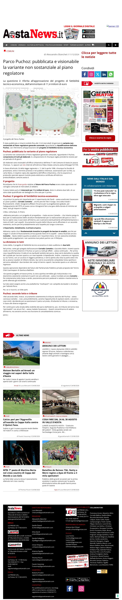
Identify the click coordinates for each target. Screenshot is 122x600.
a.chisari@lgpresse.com (78, 529)
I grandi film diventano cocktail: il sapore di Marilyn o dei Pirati (104, 221)
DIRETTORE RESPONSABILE (41, 508)
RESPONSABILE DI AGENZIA (75, 524)
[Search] (109, 45)
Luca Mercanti (25, 386)
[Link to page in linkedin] (104, 74)
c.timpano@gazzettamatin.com (43, 547)
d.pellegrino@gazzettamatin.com (43, 540)
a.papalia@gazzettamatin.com (42, 553)
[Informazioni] (93, 45)
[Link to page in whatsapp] (111, 74)
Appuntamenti (49, 416)
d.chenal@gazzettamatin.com (42, 527)
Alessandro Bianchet (56, 54)
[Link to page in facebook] (85, 74)
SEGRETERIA (36, 570)
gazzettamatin (65, 436)
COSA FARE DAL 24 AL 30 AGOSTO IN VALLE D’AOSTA (59, 421)
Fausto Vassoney (24, 436)
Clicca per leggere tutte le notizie (98, 55)
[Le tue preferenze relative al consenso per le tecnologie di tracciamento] (118, 596)
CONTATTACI (36, 585)
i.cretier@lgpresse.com (74, 542)
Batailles (47, 467)
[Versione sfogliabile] (72, 32)
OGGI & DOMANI (61, 416)
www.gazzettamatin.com (16, 519)
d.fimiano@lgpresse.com (74, 546)
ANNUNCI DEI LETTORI (54, 345)
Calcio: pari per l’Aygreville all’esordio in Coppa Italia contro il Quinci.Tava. (20, 422)
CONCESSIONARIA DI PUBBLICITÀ (77, 507)
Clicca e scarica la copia (100, 137)
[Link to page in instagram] (91, 74)
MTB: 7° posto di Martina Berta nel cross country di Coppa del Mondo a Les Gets (19, 473)
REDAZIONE (12, 557)
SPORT (66, 45)
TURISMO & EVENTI (77, 45)
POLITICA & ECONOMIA (54, 45)
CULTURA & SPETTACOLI (35, 45)
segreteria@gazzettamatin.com (19, 568)
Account (69, 533)
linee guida (22, 184)
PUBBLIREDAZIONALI (12, 367)
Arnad (16, 386)
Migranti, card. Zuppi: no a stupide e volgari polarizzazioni (105, 207)
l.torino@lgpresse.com (74, 538)
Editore (10, 523)
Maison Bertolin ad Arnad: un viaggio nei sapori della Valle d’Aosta (19, 373)
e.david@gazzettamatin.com (42, 534)
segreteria (66, 386)
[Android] (88, 31)
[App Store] (88, 36)
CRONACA (21, 45)
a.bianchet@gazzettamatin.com (43, 521)
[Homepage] (6, 45)
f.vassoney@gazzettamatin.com (43, 566)
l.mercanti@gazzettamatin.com (43, 512)
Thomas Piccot (25, 490)
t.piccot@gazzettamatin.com (42, 560)
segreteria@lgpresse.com (79, 521)
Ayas (56, 490)
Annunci (47, 343)
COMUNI (14, 45)
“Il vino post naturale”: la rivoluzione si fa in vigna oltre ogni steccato (105, 193)
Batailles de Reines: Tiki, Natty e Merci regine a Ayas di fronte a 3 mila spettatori (59, 473)
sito (24, 165)
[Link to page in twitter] (98, 74)
